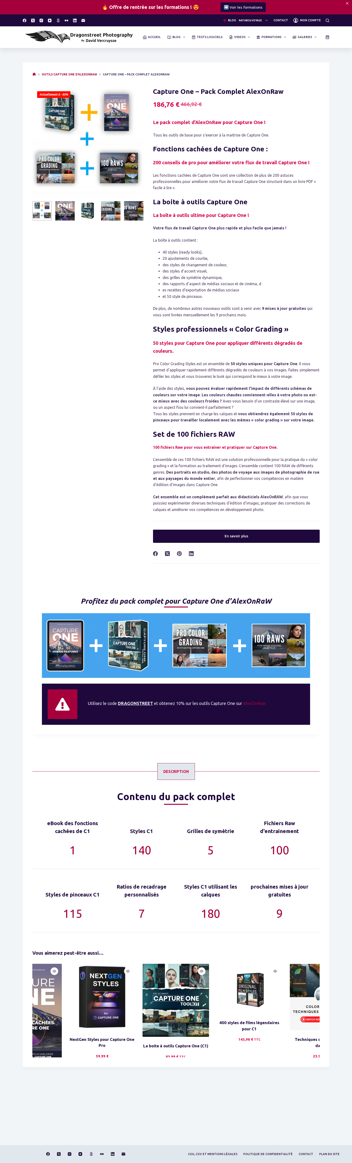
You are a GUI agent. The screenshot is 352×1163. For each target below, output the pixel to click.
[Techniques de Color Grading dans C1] (287, 997)
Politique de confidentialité (268, 1154)
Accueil (154, 37)
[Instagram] (41, 20)
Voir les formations (283, 7)
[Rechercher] (327, 20)
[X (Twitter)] (33, 20)
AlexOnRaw (254, 703)
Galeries (305, 37)
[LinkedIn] (75, 20)
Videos (239, 37)
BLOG (245, 20)
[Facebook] (24, 20)
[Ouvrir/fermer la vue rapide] (92, 971)
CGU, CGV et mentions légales (212, 1154)
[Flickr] (66, 20)
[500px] (58, 20)
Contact (280, 20)
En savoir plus (236, 536)
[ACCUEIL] (34, 74)
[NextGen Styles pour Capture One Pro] (66, 997)
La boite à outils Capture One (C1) (139, 1046)
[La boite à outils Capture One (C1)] (139, 1000)
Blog (176, 37)
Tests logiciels (209, 37)
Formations (271, 37)
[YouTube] (49, 20)
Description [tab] (176, 771)
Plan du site (329, 1154)
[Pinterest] (179, 553)
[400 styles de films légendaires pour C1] (213, 989)
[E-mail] (83, 20)
